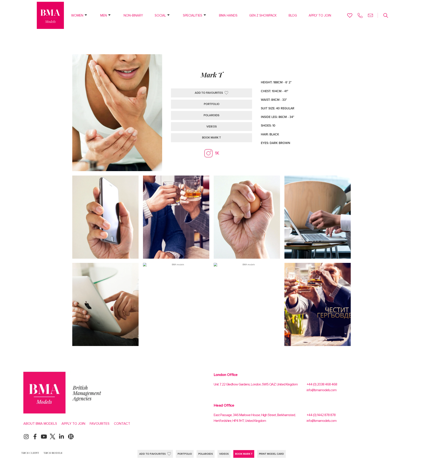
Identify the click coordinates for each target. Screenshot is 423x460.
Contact (122, 423)
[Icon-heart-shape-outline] (349, 15)
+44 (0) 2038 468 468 (322, 384)
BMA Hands (228, 15)
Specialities (192, 15)
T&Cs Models (52, 452)
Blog (293, 15)
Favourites (99, 423)
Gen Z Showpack (263, 15)
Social (160, 15)
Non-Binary (133, 15)
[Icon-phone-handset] (360, 15)
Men (103, 15)
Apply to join (320, 15)
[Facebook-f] (35, 436)
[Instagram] (26, 436)
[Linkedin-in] (61, 436)
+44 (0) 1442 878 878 (321, 415)
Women (77, 15)
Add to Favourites (152, 453)
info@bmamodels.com (321, 390)
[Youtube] (43, 436)
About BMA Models (40, 423)
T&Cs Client (30, 452)
